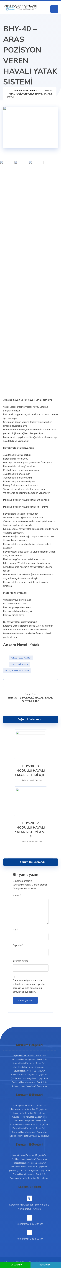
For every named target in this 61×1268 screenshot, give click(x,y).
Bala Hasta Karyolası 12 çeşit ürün (29, 1070)
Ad (15, 929)
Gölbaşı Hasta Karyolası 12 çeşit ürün (29, 1117)
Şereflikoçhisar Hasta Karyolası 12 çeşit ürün (29, 1170)
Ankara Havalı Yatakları (21, 658)
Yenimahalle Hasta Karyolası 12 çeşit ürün (29, 1178)
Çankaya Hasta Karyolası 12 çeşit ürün (29, 1082)
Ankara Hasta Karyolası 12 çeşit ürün (29, 1063)
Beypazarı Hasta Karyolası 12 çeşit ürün (29, 1074)
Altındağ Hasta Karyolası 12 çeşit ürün (29, 1059)
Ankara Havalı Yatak (21, 644)
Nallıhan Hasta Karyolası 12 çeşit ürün (29, 1159)
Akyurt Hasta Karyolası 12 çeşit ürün (29, 1055)
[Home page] (8, 90)
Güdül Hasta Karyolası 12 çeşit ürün (29, 1120)
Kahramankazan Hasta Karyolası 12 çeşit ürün (29, 1124)
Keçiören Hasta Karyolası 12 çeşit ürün (29, 1132)
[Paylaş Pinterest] (19, 683)
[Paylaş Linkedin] (36, 683)
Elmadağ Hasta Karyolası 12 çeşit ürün (29, 1105)
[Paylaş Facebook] (8, 683)
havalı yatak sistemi (19, 664)
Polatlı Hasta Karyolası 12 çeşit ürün (29, 1163)
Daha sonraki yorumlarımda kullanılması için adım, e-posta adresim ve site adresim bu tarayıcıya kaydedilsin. (29, 986)
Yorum (17, 895)
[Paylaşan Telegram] (48, 683)
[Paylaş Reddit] (25, 683)
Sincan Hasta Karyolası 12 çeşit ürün (29, 1174)
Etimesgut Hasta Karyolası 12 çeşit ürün (29, 1109)
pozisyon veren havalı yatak (17, 670)
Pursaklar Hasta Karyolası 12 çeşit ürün (29, 1166)
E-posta (18, 945)
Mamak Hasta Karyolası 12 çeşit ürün (29, 1155)
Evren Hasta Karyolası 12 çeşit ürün (29, 1113)
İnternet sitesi (20, 961)
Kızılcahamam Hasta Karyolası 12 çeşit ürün (29, 1135)
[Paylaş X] (13, 683)
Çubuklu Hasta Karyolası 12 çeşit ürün (29, 1086)
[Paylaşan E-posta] (53, 683)
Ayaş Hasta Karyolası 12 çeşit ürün (29, 1067)
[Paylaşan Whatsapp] (42, 683)
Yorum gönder (25, 1000)
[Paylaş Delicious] (30, 683)
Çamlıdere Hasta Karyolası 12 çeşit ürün (29, 1078)
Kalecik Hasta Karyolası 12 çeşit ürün (29, 1128)
